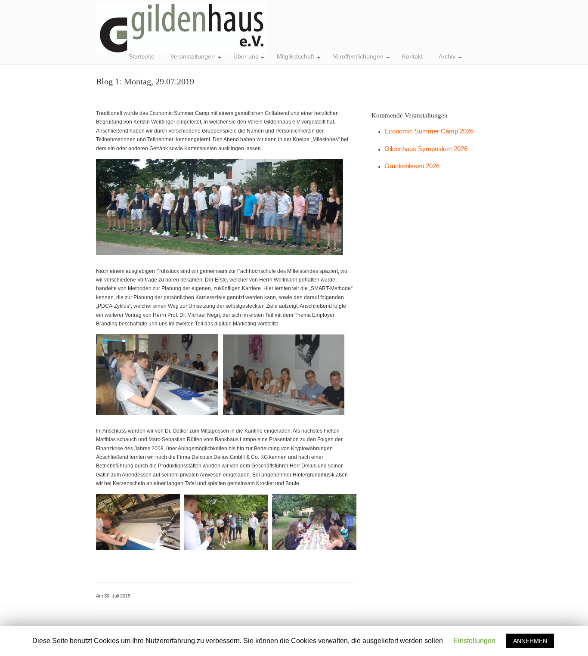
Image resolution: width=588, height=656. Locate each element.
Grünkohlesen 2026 (411, 166)
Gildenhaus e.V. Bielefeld (182, 28)
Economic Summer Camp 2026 (428, 131)
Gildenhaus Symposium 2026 (425, 148)
